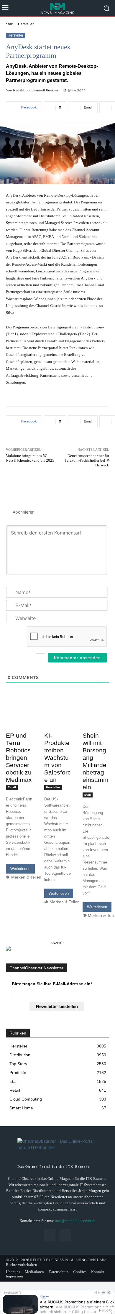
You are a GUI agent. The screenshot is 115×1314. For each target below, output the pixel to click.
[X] (65, 1235)
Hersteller (26, 24)
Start (9, 24)
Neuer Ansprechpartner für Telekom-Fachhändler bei (87, 460)
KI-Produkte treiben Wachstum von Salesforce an (57, 757)
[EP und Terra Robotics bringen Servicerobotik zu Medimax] (19, 722)
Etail (87, 794)
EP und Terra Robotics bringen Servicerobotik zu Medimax (19, 757)
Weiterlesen (20, 868)
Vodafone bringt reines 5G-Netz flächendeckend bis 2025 (30, 458)
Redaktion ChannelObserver (35, 90)
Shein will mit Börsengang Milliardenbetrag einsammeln (96, 761)
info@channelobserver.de (75, 1220)
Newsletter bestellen (57, 1006)
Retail (12, 787)
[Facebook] (49, 1235)
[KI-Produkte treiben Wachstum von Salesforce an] (57, 722)
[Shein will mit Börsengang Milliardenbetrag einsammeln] (96, 722)
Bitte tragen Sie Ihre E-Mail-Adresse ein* (52, 983)
